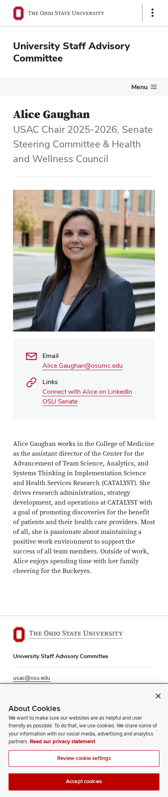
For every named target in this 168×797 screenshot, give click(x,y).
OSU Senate (59, 401)
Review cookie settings (84, 758)
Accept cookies (84, 781)
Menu (139, 87)
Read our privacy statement (62, 741)
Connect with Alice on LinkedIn (87, 391)
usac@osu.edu (31, 677)
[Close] (158, 696)
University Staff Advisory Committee (71, 52)
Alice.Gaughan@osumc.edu (82, 365)
